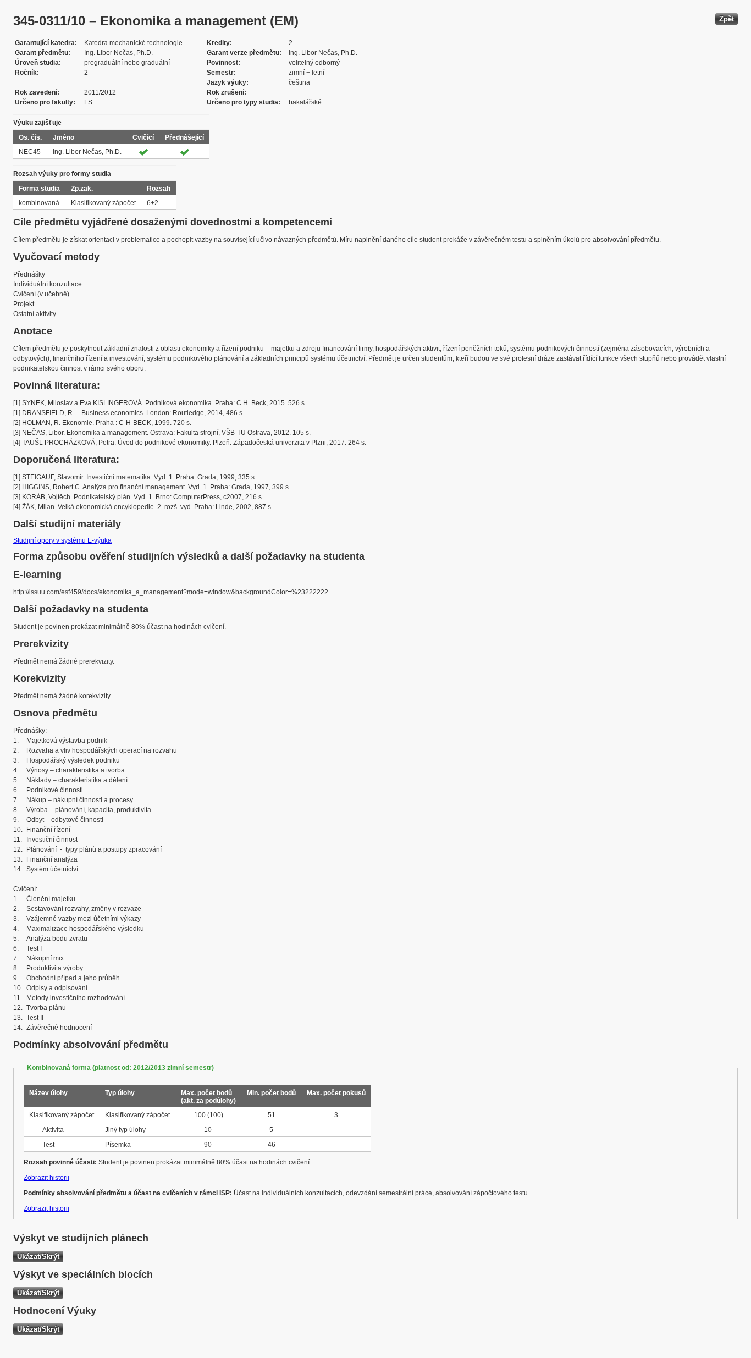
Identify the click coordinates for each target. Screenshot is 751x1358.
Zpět (726, 19)
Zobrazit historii (46, 1178)
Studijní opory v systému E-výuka (62, 540)
